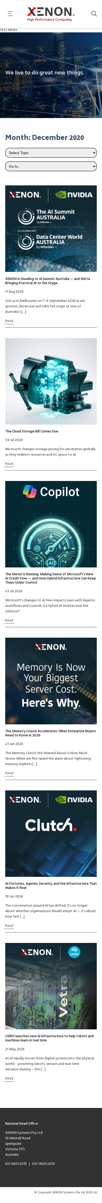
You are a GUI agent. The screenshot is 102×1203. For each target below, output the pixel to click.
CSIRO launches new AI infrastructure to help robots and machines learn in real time (49, 1038)
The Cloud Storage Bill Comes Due (31, 432)
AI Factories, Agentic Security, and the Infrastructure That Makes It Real (51, 886)
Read (9, 321)
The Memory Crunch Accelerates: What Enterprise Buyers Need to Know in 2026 (50, 733)
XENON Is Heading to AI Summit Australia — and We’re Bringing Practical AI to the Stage (47, 281)
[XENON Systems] (51, 14)
